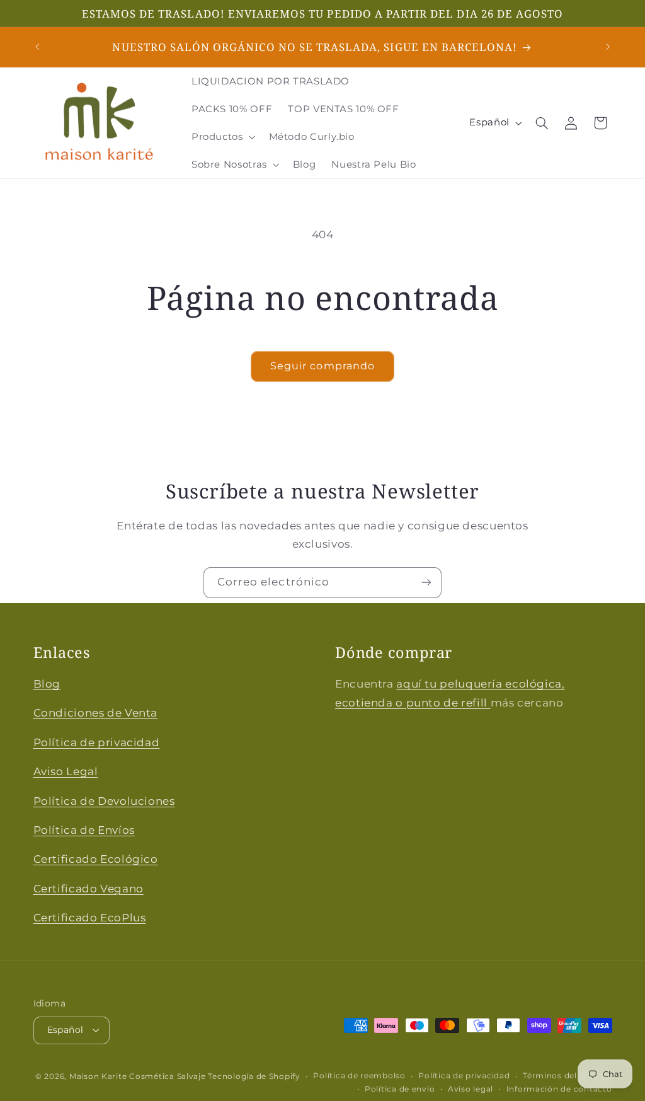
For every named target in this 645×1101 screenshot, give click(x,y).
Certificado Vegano (88, 888)
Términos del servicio (567, 1075)
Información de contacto (559, 1089)
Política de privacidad (96, 742)
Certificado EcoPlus (89, 917)
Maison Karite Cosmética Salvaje (137, 1076)
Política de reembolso (359, 1075)
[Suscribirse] (426, 582)
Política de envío (400, 1089)
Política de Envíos (84, 830)
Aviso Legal (65, 771)
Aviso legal (470, 1089)
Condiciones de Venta (95, 712)
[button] (222, 137)
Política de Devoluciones (104, 801)
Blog (47, 683)
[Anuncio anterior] (37, 47)
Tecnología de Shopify (254, 1076)
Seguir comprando (322, 366)
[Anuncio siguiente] (608, 47)
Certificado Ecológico (95, 859)
